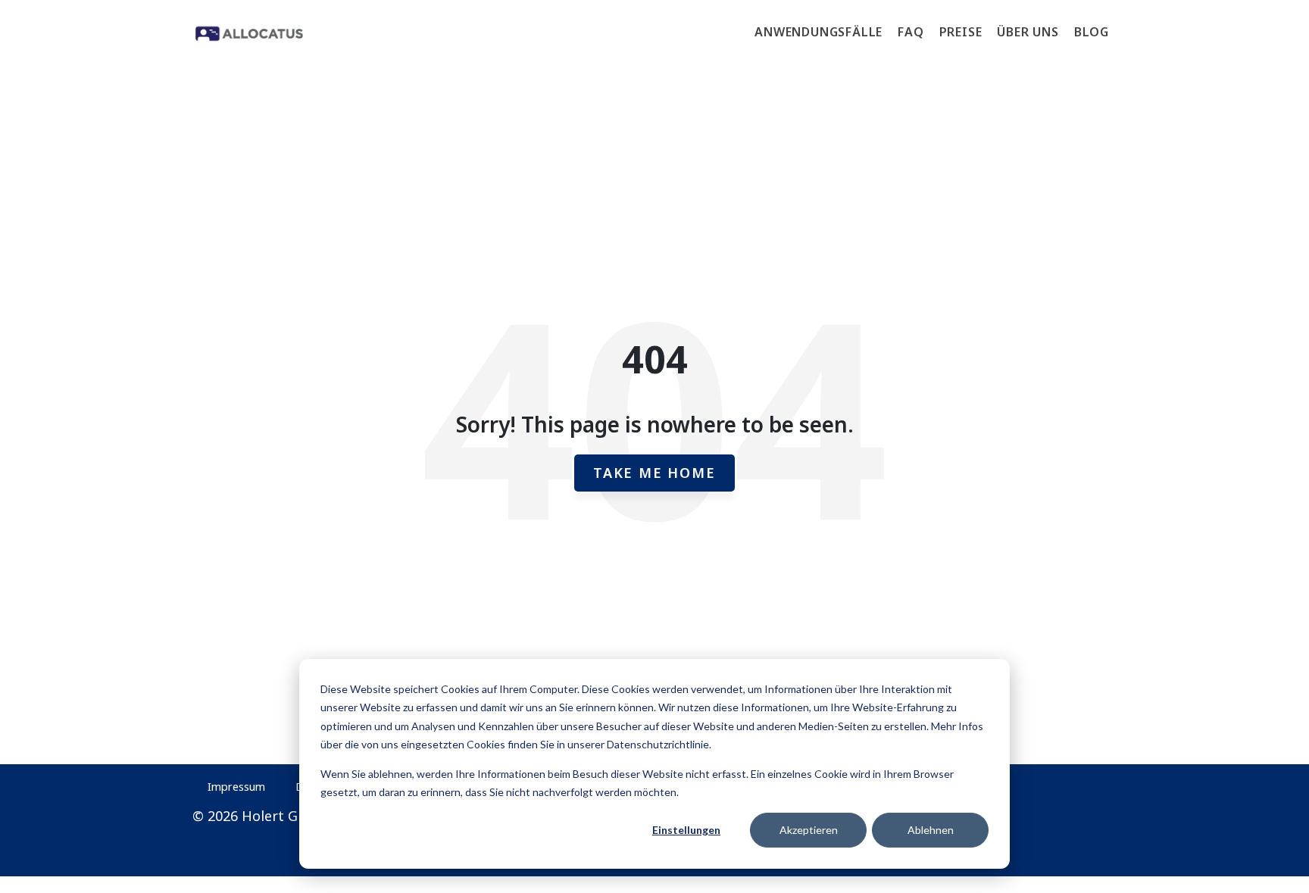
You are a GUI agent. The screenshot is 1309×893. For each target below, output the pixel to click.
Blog (1091, 31)
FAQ (910, 31)
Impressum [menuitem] (236, 786)
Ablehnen (931, 829)
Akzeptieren (808, 829)
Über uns (1027, 31)
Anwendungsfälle (818, 31)
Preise (961, 31)
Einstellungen (686, 829)
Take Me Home (654, 473)
